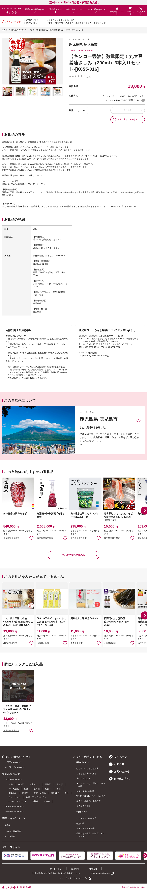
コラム (7, 825)
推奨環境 (75, 869)
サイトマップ (56, 869)
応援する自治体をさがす (35, 10)
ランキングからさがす (15, 806)
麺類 (59, 789)
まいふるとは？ (83, 778)
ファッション (15, 797)
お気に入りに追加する (128, 119)
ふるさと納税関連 (13, 831)
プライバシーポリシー (100, 873)
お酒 (26, 789)
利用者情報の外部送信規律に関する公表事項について (56, 873)
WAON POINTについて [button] (143, 100)
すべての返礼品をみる (73, 555)
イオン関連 (10, 836)
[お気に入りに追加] (138, 420)
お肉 (11, 784)
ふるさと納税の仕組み (86, 773)
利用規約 (93, 869)
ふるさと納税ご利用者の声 (88, 801)
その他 (47, 801)
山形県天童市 (43, 643)
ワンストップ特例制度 (86, 818)
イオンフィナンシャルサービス (74, 878)
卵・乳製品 (14, 789)
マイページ (120, 756)
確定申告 (80, 823)
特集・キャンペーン (74, 10)
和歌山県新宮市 (10, 643)
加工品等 (13, 793)
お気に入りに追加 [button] (31, 538)
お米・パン (35, 784)
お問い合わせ (121, 771)
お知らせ (119, 764)
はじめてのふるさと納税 (87, 768)
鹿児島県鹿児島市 (11, 538)
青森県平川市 (76, 643)
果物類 (48, 784)
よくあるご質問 (83, 806)
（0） (88, 76)
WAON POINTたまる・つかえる (90, 796)
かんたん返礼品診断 (85, 791)
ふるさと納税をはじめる (96, 10)
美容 (67, 793)
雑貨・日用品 (40, 793)
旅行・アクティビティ (36, 797)
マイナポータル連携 (85, 828)
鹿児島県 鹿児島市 (83, 44)
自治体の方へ (121, 778)
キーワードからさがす (15, 767)
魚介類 (21, 784)
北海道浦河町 (110, 643)
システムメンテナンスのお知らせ (62, 20)
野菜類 (60, 784)
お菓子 (48, 789)
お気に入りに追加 (138, 420)
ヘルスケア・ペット (18, 801)
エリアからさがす (13, 762)
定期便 (35, 801)
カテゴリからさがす (14, 779)
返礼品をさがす (55, 10)
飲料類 (37, 789)
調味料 (25, 793)
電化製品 (55, 793)
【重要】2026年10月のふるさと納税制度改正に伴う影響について (76, 23)
